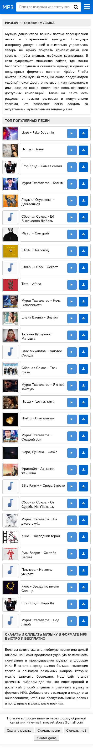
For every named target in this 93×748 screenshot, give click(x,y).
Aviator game (46, 738)
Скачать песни (48, 730)
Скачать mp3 (76, 730)
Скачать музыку (19, 730)
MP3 (8, 7)
